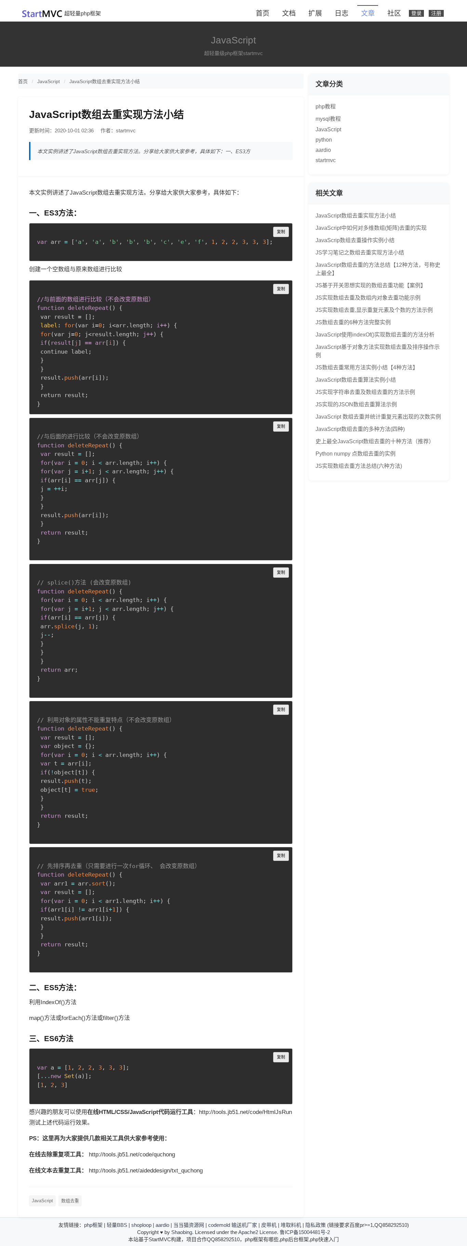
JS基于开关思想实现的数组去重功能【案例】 (371, 285)
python (324, 140)
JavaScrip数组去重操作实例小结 (355, 240)
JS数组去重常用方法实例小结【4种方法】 (367, 367)
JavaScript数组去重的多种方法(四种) (360, 429)
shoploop (141, 1225)
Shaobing (181, 1232)
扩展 (315, 13)
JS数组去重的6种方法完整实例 (353, 322)
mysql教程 (328, 119)
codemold (219, 1225)
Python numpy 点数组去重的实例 (356, 454)
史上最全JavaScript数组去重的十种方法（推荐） (375, 441)
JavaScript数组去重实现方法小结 (104, 81)
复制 (281, 231)
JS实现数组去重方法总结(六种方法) (359, 466)
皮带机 (269, 1225)
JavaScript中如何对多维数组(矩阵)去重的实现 (371, 228)
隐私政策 (315, 1225)
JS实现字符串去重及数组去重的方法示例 (365, 392)
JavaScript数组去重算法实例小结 (356, 380)
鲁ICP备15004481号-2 (305, 1232)
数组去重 (70, 1200)
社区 (394, 13)
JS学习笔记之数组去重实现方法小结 (360, 252)
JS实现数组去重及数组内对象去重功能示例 (368, 298)
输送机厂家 (244, 1225)
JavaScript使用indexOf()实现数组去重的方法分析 (375, 335)
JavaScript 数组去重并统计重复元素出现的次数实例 (378, 417)
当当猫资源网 (188, 1225)
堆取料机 (291, 1225)
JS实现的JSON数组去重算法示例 (356, 404)
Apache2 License (257, 1232)
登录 (416, 13)
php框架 (93, 1225)
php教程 (326, 106)
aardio (323, 150)
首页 (262, 13)
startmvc (326, 160)
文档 (289, 13)
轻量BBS (117, 1225)
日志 (341, 13)
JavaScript (48, 81)
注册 (436, 13)
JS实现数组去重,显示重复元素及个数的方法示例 (374, 310)
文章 (368, 13)
